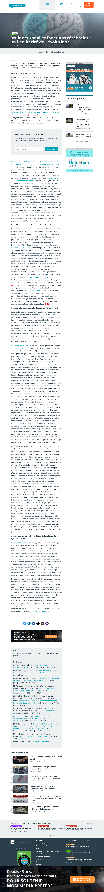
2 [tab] (50, 835)
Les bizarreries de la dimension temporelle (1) (51, 828)
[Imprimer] (47, 623)
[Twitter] (19, 849)
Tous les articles (90, 823)
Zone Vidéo (39, 854)
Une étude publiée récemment (38, 277)
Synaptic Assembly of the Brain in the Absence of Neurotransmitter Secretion (36, 679)
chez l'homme (29, 290)
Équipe (38, 862)
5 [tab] (55, 835)
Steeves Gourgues (15, 45)
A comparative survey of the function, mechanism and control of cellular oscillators (35, 671)
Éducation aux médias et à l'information (48, 846)
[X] (38, 623)
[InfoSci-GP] (79, 78)
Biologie (13, 34)
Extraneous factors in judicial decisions (33, 736)
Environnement (70, 844)
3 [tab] (52, 835)
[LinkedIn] (29, 623)
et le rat (40, 290)
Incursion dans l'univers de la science (52, 52)
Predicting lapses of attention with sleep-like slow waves (35, 689)
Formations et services (43, 856)
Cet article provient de (52, 50)
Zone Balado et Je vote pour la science (47, 851)
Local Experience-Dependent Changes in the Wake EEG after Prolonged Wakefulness (34, 718)
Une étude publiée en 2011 (21, 345)
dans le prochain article (42, 611)
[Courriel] (42, 623)
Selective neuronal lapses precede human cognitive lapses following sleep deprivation (35, 702)
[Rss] (25, 849)
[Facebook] (33, 623)
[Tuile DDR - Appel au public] (79, 161)
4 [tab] (53, 835)
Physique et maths (16, 826)
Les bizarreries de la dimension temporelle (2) (23, 828)
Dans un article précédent (21, 543)
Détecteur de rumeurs (42, 843)
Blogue (38, 848)
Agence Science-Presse (71, 848)
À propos (38, 864)
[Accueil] (18, 6)
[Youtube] (22, 849)
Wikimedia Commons (41, 742)
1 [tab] (49, 835)
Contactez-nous (24, 842)
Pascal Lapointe (69, 862)
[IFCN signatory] (24, 859)
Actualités (39, 840)
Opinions (38, 859)
